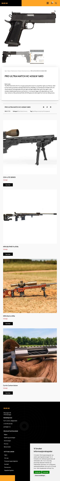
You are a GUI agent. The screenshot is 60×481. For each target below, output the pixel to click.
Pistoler (19, 70)
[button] (56, 3)
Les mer (7, 185)
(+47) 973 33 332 (8, 423)
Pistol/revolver (14, 70)
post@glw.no (7, 427)
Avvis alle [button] (45, 472)
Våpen (9, 70)
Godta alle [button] (37, 472)
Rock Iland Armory (26, 70)
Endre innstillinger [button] (40, 475)
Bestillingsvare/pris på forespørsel (41, 111)
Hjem (6, 70)
